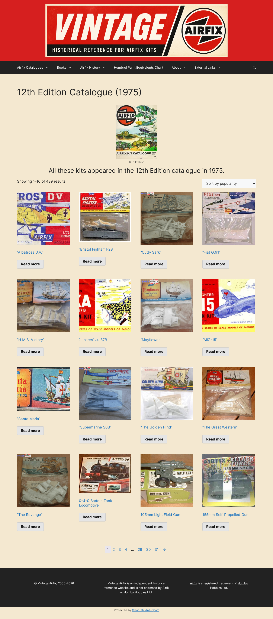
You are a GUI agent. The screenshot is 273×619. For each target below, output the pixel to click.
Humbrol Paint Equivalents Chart (138, 67)
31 (157, 549)
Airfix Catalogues (30, 67)
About (176, 67)
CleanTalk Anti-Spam (145, 610)
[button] (254, 67)
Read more (30, 264)
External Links (205, 67)
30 (148, 549)
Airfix (193, 583)
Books (61, 67)
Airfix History (90, 67)
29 (140, 549)
